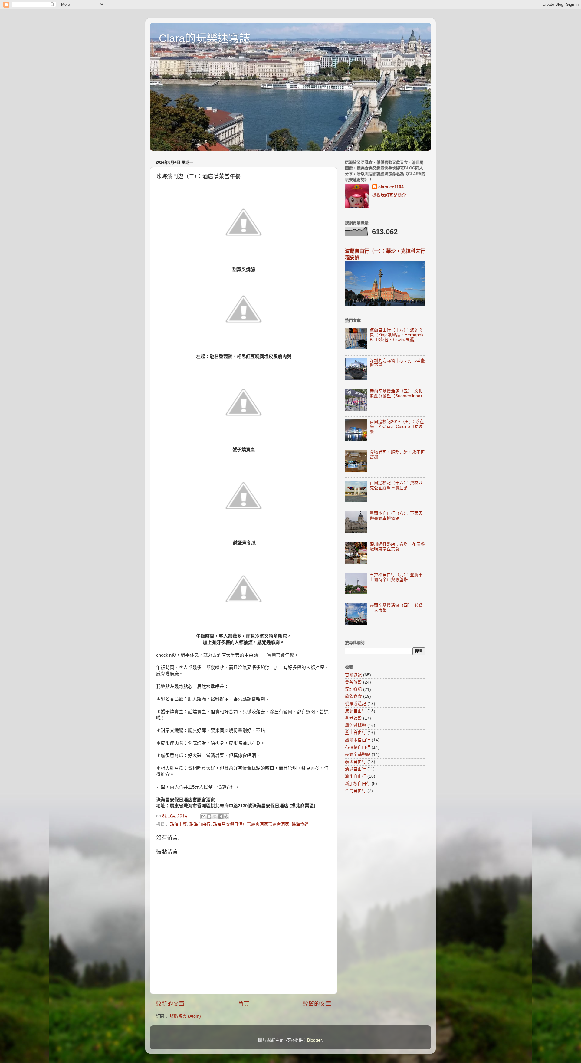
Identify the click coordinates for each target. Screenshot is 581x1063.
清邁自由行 (355, 769)
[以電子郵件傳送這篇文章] (203, 816)
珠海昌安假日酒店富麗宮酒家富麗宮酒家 (251, 824)
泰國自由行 (355, 762)
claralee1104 (391, 187)
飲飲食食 (353, 696)
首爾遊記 (353, 675)
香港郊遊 (353, 718)
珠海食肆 (300, 824)
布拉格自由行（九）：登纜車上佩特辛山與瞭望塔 (396, 577)
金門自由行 (355, 791)
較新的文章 (170, 1004)
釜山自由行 (355, 732)
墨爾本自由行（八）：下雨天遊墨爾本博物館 (396, 515)
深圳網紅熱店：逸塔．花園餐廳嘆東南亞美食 (397, 546)
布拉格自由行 (357, 747)
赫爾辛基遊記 (357, 754)
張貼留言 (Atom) (185, 1016)
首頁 (243, 1004)
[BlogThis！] (209, 816)
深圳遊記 (353, 689)
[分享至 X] (215, 816)
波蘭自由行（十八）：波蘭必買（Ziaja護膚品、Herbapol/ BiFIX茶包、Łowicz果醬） (396, 335)
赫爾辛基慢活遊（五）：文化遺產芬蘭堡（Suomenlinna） (397, 393)
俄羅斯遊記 (355, 703)
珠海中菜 (178, 824)
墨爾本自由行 (357, 740)
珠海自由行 (200, 824)
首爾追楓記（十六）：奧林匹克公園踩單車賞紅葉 (396, 485)
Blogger (314, 1040)
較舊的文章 (317, 1004)
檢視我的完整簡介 (389, 195)
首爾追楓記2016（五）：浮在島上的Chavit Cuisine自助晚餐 (397, 426)
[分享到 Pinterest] (226, 816)
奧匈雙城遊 (355, 725)
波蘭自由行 (355, 711)
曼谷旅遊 (353, 682)
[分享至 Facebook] (221, 816)
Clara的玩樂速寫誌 (204, 38)
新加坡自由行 (357, 783)
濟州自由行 (355, 776)
